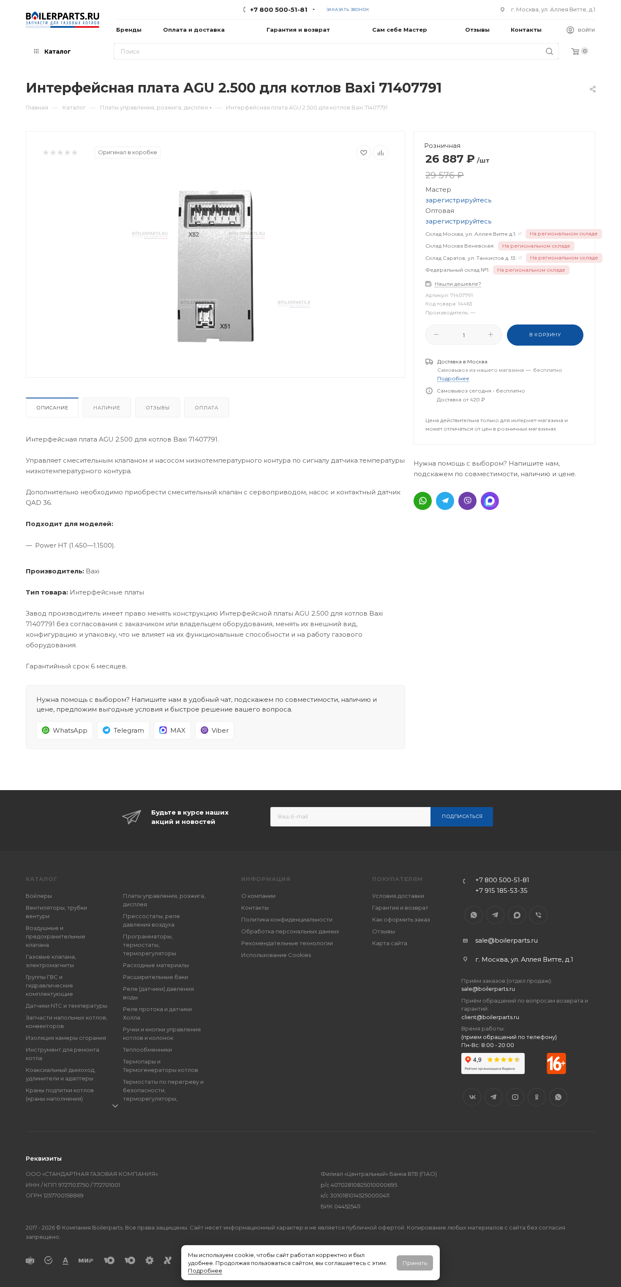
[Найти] (549, 51)
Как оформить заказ (401, 919)
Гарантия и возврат (400, 907)
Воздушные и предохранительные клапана (55, 936)
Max (517, 915)
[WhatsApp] (423, 501)
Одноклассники (537, 1097)
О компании (258, 895)
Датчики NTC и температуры (66, 1005)
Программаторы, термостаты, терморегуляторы (149, 945)
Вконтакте (472, 1097)
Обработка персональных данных (290, 931)
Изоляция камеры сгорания (66, 1037)
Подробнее (205, 1270)
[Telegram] (445, 501)
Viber (538, 915)
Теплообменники (147, 1049)
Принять (415, 1263)
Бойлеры (39, 895)
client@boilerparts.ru (490, 1017)
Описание (52, 408)
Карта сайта (389, 943)
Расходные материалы (156, 965)
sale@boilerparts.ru (506, 940)
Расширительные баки (155, 976)
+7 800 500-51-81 (279, 9)
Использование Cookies (276, 955)
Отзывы (158, 408)
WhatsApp (474, 915)
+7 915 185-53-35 (501, 890)
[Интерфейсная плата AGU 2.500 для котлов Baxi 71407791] (215, 266)
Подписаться (462, 816)
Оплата (206, 408)
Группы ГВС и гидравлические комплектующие (49, 985)
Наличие (106, 408)
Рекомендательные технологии (287, 943)
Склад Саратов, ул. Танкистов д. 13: (471, 258)
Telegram (495, 915)
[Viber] (467, 501)
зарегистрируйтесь (458, 200)
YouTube (515, 1097)
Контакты (255, 907)
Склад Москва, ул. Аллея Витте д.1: (470, 234)
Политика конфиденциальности (286, 919)
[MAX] (490, 501)
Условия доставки (398, 895)
